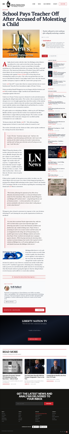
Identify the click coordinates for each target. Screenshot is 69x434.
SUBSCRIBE (62, 3)
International (37, 421)
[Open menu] (3, 3)
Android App (54, 419)
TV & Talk (20, 418)
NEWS (39, 3)
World (20, 416)
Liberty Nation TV (38, 415)
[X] (60, 431)
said (7, 84)
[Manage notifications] (67, 432)
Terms (3, 421)
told (22, 122)
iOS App (53, 418)
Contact (3, 416)
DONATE (55, 3)
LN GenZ (36, 419)
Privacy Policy (4, 419)
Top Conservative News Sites (41, 413)
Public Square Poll (55, 416)
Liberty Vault (37, 418)
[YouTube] (64, 431)
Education (20, 419)
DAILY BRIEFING (47, 3)
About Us (3, 413)
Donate (53, 415)
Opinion (20, 415)
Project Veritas (22, 74)
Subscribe (48, 403)
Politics (20, 413)
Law (19, 421)
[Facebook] (62, 431)
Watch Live (37, 416)
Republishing (4, 418)
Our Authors (4, 415)
